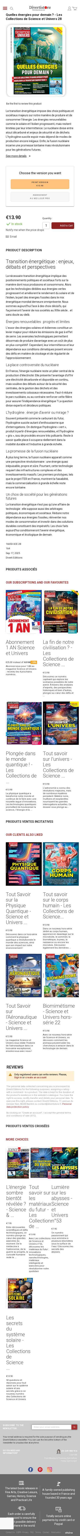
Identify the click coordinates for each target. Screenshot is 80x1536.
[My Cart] (74, 11)
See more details (16, 156)
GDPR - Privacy (22, 1532)
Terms (38, 1532)
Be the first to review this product (24, 104)
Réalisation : (56, 1532)
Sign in (18, 1077)
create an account (35, 1077)
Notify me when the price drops (25, 230)
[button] (58, 91)
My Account (69, 8)
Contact (46, 1532)
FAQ (31, 1532)
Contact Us (10, 1532)
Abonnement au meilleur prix (40, 196)
